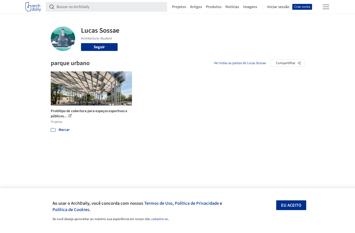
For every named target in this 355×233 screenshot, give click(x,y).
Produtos (214, 7)
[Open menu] (326, 7)
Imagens (250, 7)
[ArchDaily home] (33, 7)
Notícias (232, 7)
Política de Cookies (70, 209)
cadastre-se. (160, 219)
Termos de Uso (158, 203)
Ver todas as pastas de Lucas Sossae (240, 63)
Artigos (196, 7)
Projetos (179, 7)
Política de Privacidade (197, 203)
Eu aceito (291, 205)
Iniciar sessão (278, 7)
